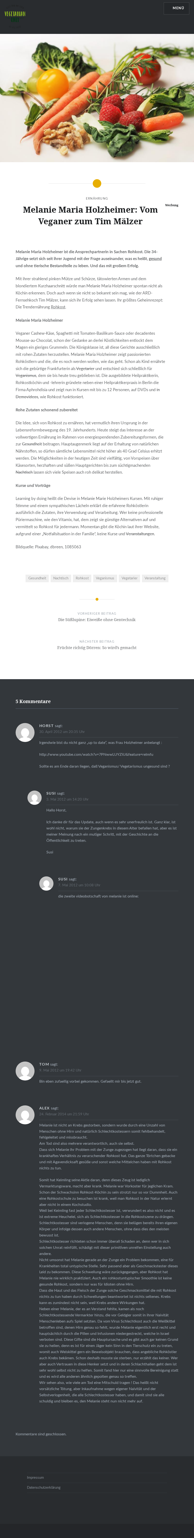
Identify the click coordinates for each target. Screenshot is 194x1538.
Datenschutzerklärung (44, 1487)
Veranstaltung (155, 578)
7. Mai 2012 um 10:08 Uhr (79, 885)
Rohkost (58, 307)
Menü (178, 8)
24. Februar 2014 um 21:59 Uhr (64, 1114)
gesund (155, 259)
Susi (51, 793)
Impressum (35, 1477)
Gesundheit (32, 444)
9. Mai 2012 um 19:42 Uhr (60, 1070)
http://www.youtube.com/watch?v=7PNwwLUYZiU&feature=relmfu (96, 754)
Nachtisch (24, 472)
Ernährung (97, 198)
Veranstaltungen (140, 534)
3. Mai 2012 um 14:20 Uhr (67, 799)
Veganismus (26, 376)
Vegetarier (85, 369)
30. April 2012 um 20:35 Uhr (62, 732)
